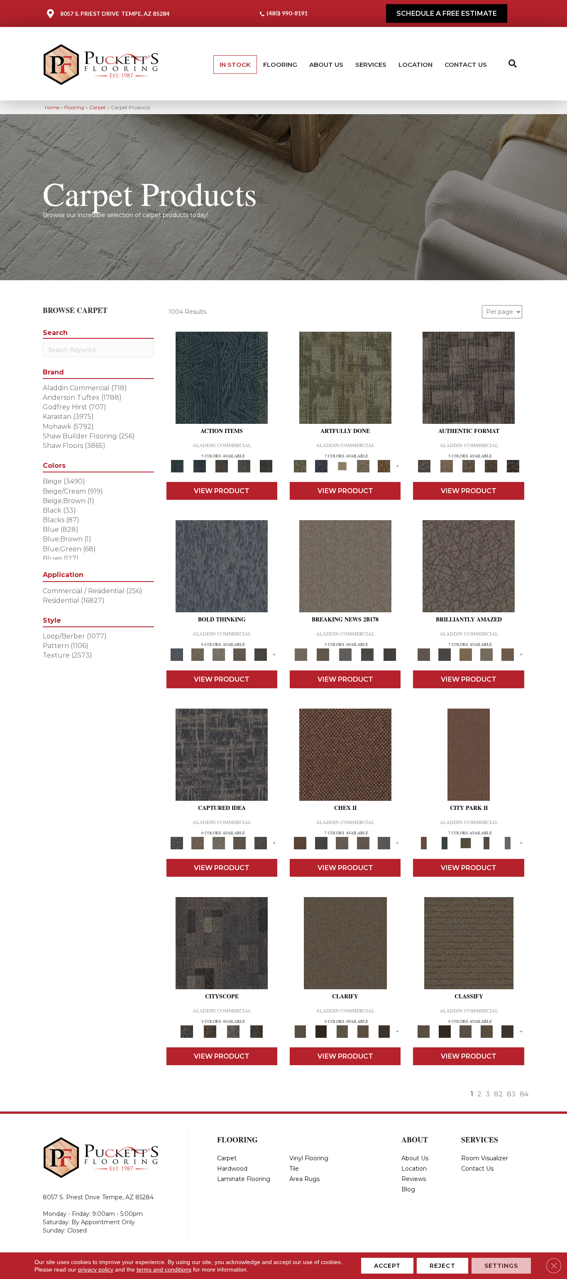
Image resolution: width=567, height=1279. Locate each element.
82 (498, 1094)
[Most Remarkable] (321, 465)
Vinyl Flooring (308, 1158)
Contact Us (466, 64)
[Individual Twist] (469, 465)
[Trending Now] (345, 565)
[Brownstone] (222, 465)
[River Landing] (321, 842)
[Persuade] (363, 1031)
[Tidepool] (222, 377)
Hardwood (232, 1168)
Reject (442, 1265)
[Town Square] (384, 842)
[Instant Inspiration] (507, 654)
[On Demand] (367, 654)
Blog (408, 1189)
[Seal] (260, 654)
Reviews (413, 1179)
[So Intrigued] (469, 565)
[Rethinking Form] (491, 465)
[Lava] (218, 654)
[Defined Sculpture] (446, 465)
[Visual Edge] (469, 377)
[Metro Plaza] (363, 842)
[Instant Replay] (345, 654)
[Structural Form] (513, 465)
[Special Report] (322, 654)
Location (415, 64)
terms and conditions (164, 1269)
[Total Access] (390, 654)
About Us (326, 64)
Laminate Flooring (243, 1179)
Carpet (97, 107)
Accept (387, 1265)
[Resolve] (345, 942)
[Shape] (222, 565)
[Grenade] (197, 654)
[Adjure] (384, 1031)
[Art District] (342, 842)
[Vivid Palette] (384, 465)
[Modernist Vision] (342, 465)
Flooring (280, 64)
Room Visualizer (484, 1158)
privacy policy (95, 1269)
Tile (294, 1168)
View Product (221, 491)
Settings (501, 1265)
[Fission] (239, 654)
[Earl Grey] (244, 465)
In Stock (235, 64)
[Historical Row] (256, 1031)
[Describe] (342, 1031)
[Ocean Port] (199, 465)
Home (52, 107)
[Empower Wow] (486, 654)
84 (524, 1094)
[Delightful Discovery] (345, 377)
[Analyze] (321, 1031)
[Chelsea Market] (345, 754)
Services (370, 64)
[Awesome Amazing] (363, 465)
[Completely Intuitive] (465, 654)
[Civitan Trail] (210, 1031)
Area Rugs (304, 1179)
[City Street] (266, 465)
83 (511, 1094)
